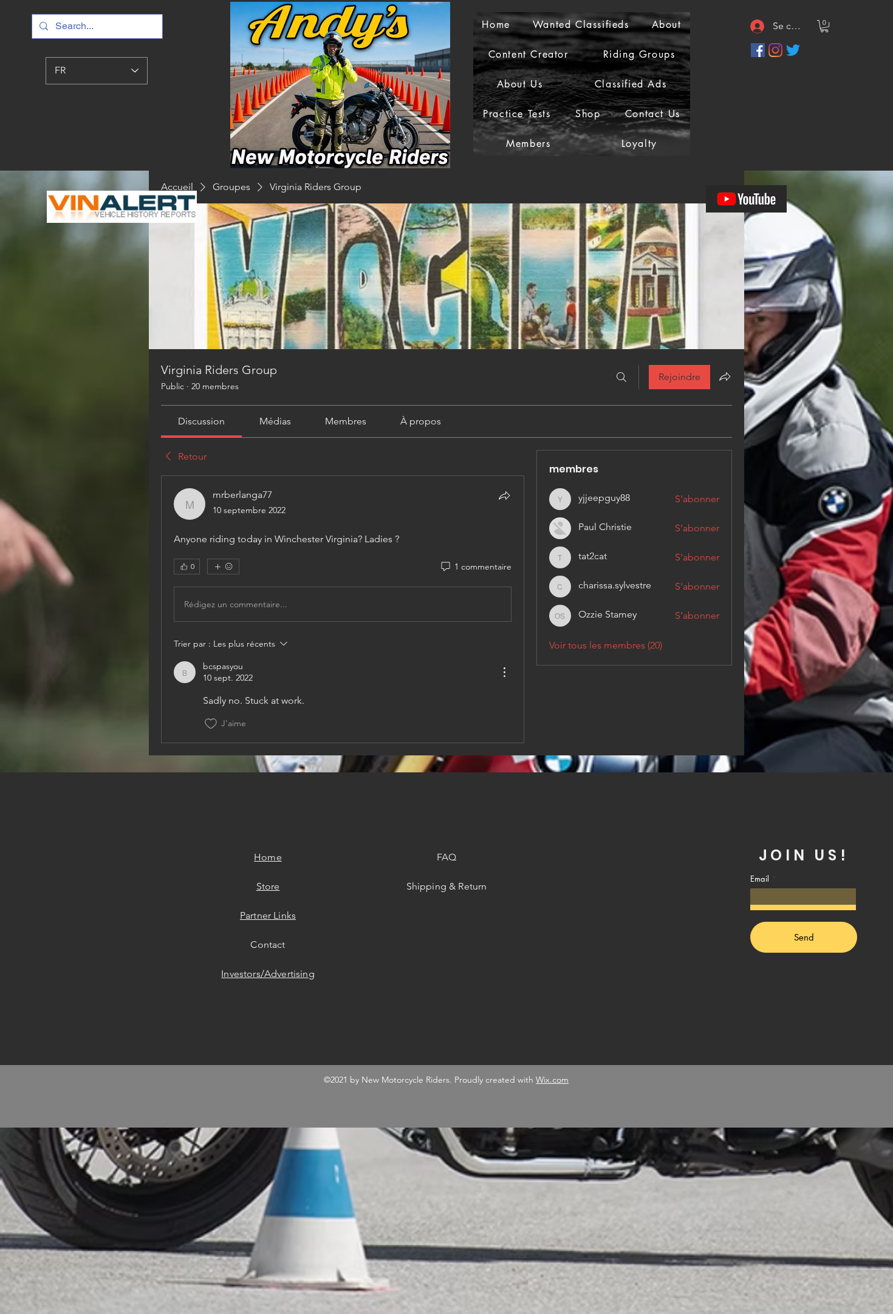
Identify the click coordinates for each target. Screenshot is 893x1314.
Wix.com (552, 1079)
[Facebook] (758, 50)
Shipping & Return (446, 886)
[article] (342, 609)
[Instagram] (775, 50)
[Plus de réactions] (223, 566)
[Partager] (504, 495)
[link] (201, 421)
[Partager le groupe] (724, 376)
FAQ (446, 857)
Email (759, 879)
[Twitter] (793, 50)
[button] (824, 26)
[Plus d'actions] (504, 672)
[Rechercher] (621, 377)
